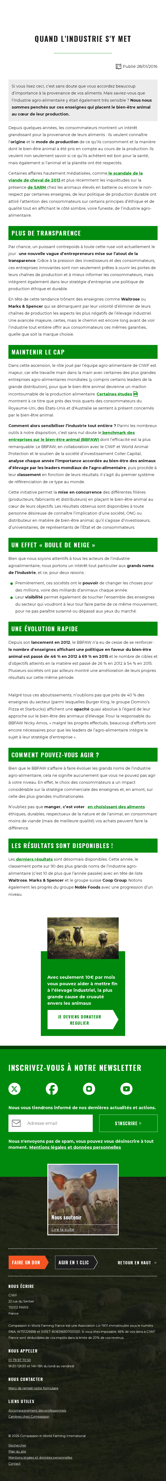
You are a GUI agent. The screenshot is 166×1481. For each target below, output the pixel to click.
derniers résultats (34, 859)
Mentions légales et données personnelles (40, 1458)
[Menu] (158, 7)
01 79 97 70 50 (19, 1360)
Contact (14, 1464)
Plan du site (17, 1451)
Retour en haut (134, 1262)
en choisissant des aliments (116, 807)
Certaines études (114, 394)
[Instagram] (89, 1089)
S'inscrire (126, 1123)
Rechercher (17, 1445)
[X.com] (14, 1089)
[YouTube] (126, 1089)
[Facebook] (52, 1089)
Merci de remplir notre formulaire (33, 1388)
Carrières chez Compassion (28, 1417)
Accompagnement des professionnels (37, 1411)
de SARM (37, 187)
